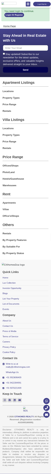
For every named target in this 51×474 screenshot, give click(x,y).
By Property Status (13, 253)
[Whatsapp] (46, 401)
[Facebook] (10, 400)
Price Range (9, 104)
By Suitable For (11, 246)
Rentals (7, 111)
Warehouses (9, 185)
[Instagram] (5, 400)
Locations (8, 91)
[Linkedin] (14, 400)
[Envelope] (46, 415)
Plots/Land (9, 172)
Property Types (11, 98)
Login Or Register (14, 15)
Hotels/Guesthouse (13, 179)
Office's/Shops (11, 216)
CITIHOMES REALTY (23, 416)
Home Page (9, 26)
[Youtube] (19, 400)
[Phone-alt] (46, 408)
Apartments (9, 202)
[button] (28, 4)
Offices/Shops (10, 165)
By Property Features (14, 240)
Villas (6, 209)
